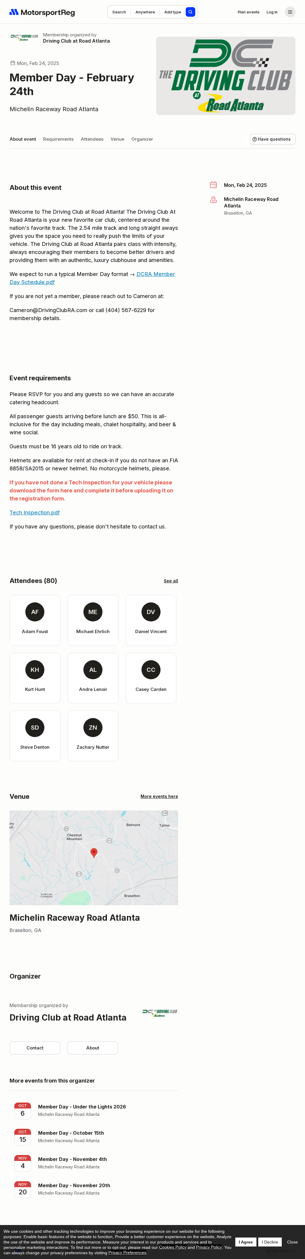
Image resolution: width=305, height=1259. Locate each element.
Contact (35, 1048)
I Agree (246, 1242)
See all (171, 580)
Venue (117, 139)
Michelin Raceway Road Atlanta (54, 109)
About (92, 1048)
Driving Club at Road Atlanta (76, 41)
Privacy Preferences (127, 1252)
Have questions (274, 139)
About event (23, 139)
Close (292, 1242)
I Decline (270, 1242)
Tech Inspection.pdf (35, 512)
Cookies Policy (172, 1247)
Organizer (142, 139)
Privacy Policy (209, 1247)
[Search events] (190, 12)
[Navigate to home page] (42, 12)
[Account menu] (290, 12)
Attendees (92, 139)
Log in (272, 12)
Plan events (248, 12)
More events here (159, 796)
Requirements (58, 139)
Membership (56, 35)
